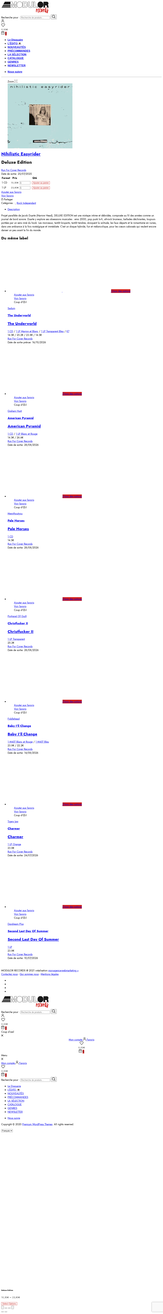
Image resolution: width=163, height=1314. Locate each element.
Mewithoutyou (15, 513)
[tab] (85, 209)
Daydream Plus (16, 924)
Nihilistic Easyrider (21, 154)
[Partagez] (6, 1308)
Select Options (9, 1304)
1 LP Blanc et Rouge (26, 434)
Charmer (14, 828)
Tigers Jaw (13, 821)
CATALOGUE (16, 58)
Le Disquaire (15, 39)
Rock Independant (26, 203)
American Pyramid (21, 418)
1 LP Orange (14, 844)
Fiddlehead (14, 719)
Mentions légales (50, 974)
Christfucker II (18, 623)
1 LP (10, 947)
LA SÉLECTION (17, 54)
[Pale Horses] (38, 496)
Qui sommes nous (29, 974)
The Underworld (19, 315)
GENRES (13, 62)
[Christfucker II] (38, 599)
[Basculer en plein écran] (9, 1308)
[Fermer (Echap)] (2, 1307)
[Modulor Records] (25, 13)
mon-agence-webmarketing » (63, 970)
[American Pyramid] (38, 394)
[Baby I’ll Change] (38, 701)
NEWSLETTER (17, 65)
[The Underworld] (62, 291)
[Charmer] (38, 804)
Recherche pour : (10, 17)
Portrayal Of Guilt (17, 616)
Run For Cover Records (13, 170)
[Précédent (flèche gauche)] (2, 1311)
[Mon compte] (2, 21)
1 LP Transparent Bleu (52, 331)
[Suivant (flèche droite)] (6, 1311)
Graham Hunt (15, 411)
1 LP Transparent (16, 639)
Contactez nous (9, 974)
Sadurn (11, 308)
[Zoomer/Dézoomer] (12, 1307)
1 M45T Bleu (42, 742)
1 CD (10, 331)
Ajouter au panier (41, 183)
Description (14, 209)
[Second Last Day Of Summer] (38, 907)
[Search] (54, 17)
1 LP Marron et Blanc (27, 331)
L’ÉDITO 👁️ (14, 43)
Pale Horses (16, 520)
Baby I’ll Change (19, 726)
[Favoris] (81, 25)
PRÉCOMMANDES (19, 51)
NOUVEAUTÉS (17, 47)
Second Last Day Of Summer (28, 931)
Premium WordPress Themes (37, 1124)
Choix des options (120, 291)
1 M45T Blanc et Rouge (20, 742)
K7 (68, 331)
